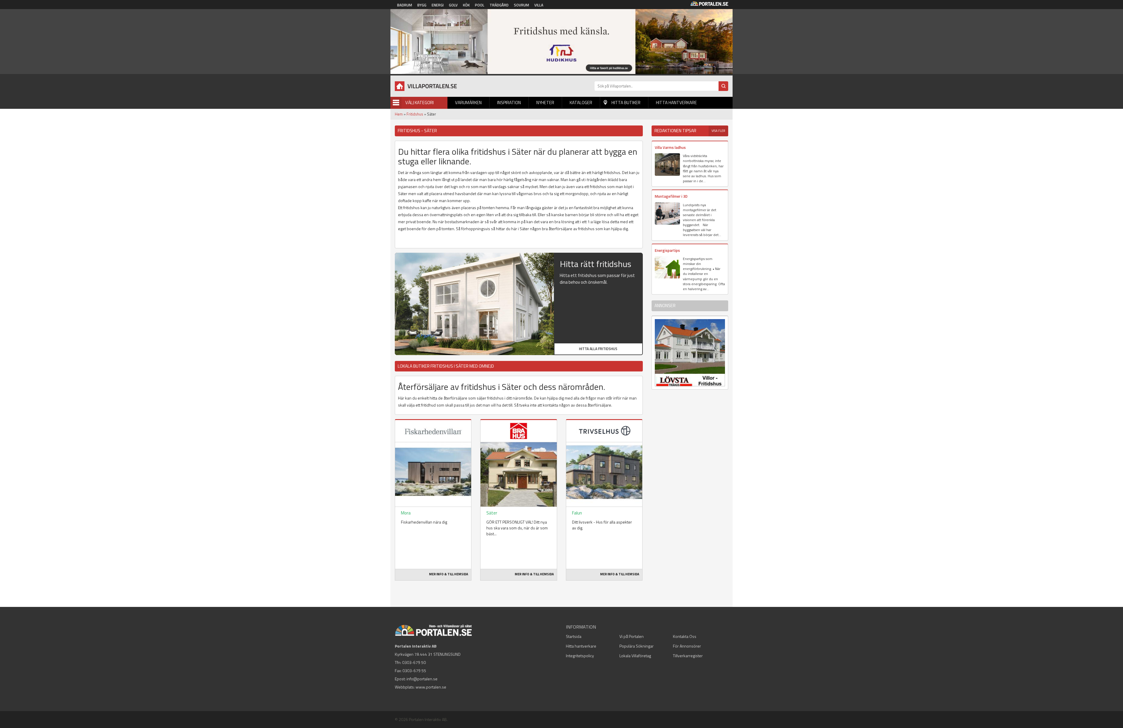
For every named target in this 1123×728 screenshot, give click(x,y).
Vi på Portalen (631, 636)
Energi (438, 5)
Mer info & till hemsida (448, 574)
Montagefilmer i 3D (671, 196)
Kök (466, 5)
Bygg (421, 5)
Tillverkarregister (688, 656)
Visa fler (718, 130)
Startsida (573, 636)
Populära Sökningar (636, 646)
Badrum (404, 5)
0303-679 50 (414, 662)
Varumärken (468, 102)
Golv (453, 5)
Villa (538, 5)
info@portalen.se (422, 679)
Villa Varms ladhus (670, 147)
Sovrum (521, 5)
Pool (479, 5)
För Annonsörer (687, 646)
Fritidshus (415, 114)
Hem (399, 114)
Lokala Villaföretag (635, 656)
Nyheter (545, 102)
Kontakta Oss (684, 636)
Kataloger (581, 102)
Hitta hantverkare (676, 102)
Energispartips (667, 250)
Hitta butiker (626, 102)
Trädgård (499, 5)
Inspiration (509, 102)
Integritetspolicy (580, 656)
